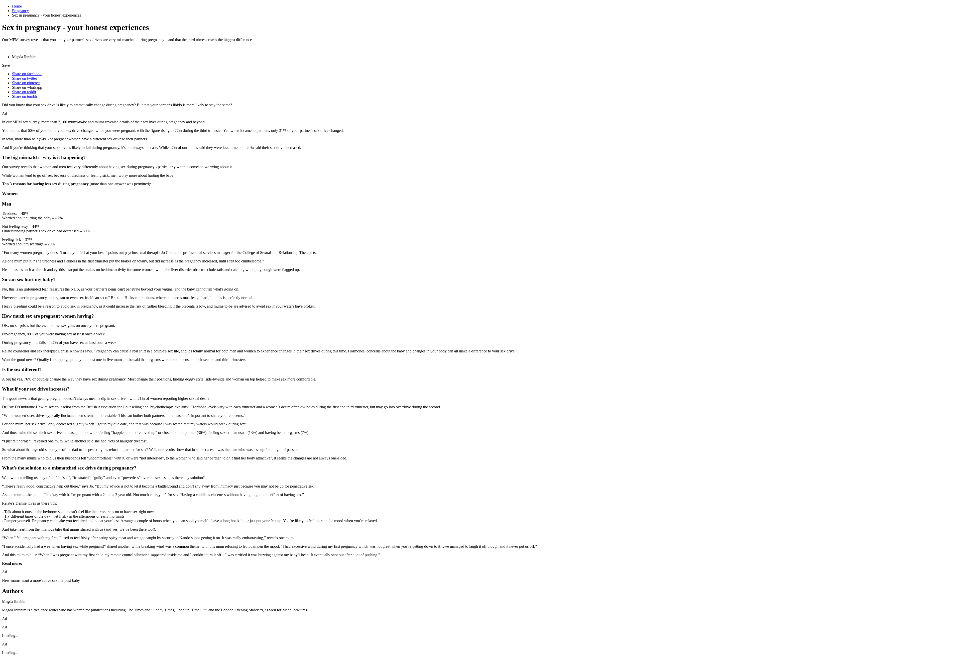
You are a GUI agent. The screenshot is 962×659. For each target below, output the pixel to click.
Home (17, 6)
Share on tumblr (24, 96)
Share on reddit (24, 92)
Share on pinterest (26, 83)
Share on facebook (27, 74)
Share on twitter (24, 78)
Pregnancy (20, 11)
